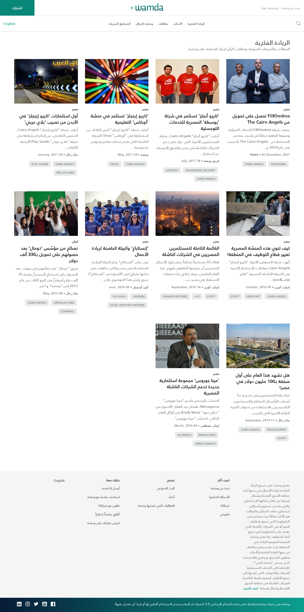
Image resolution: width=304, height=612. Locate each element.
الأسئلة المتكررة (219, 497)
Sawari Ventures (175, 296)
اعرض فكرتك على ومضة (103, 523)
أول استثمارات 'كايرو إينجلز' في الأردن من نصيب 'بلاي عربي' (48, 118)
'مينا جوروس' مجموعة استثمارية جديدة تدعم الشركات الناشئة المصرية (189, 386)
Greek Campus (205, 443)
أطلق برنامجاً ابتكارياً (107, 514)
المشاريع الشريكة (120, 23)
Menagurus (207, 434)
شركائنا (225, 505)
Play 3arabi (40, 164)
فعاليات (163, 23)
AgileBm (139, 296)
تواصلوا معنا (269, 8)
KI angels (184, 434)
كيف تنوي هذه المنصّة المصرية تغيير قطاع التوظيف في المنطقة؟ (258, 251)
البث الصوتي (166, 488)
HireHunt (253, 296)
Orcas (114, 164)
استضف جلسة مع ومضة (103, 497)
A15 (197, 296)
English (9, 23)
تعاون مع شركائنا (109, 505)
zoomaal (67, 311)
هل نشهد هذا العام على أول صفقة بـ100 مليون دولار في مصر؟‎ (263, 381)
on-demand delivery (200, 170)
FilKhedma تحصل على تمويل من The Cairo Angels (261, 118)
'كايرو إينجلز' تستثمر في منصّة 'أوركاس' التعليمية (119, 118)
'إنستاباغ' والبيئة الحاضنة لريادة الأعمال (120, 251)
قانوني (225, 514)
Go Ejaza (119, 296)
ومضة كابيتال (144, 23)
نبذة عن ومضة (291, 8)
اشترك (17, 7)
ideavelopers (276, 429)
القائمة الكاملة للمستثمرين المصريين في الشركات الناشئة (190, 251)
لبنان (75, 241)
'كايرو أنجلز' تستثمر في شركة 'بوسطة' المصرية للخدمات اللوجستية (192, 121)
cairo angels (254, 164)
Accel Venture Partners (127, 305)
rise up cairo (65, 172)
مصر (287, 109)
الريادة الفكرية (196, 23)
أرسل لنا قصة (111, 488)
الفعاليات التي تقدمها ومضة (156, 505)
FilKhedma (278, 164)
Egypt (235, 296)
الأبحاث (177, 23)
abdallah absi (64, 302)
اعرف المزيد (250, 588)
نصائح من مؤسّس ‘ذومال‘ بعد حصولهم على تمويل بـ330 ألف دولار (49, 254)
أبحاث (171, 497)
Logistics (172, 170)
